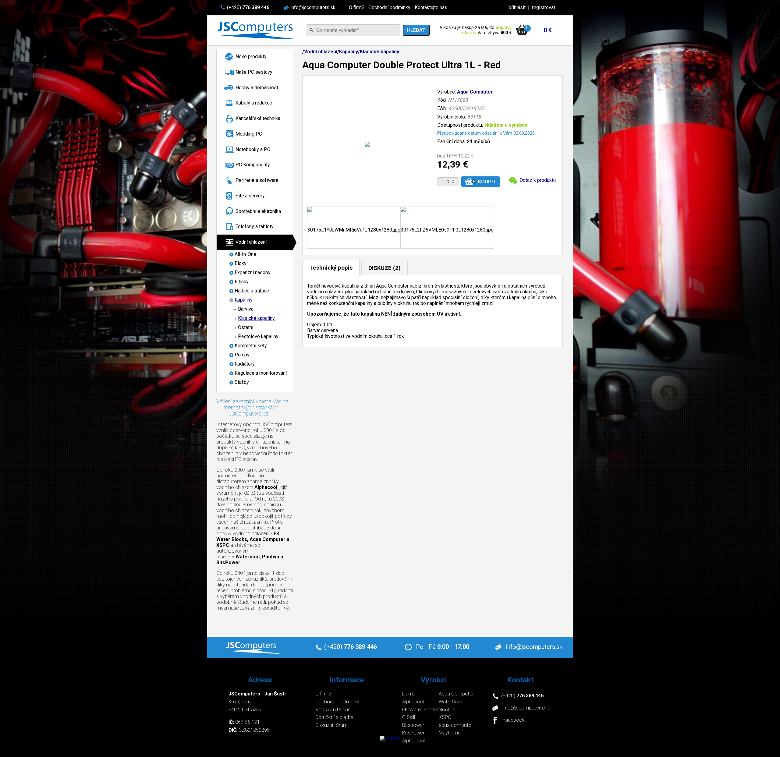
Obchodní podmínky (389, 7)
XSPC (445, 717)
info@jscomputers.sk (312, 7)
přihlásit (517, 7)
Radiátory (245, 364)
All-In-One (245, 254)
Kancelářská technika (258, 118)
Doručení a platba (334, 717)
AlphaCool (413, 741)
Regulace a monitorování (261, 373)
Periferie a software (257, 180)
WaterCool (450, 702)
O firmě (356, 7)
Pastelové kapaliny (258, 336)
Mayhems (449, 733)
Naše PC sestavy (254, 72)
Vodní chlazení (251, 242)
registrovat (543, 7)
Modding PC (249, 134)
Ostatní (245, 327)
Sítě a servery (250, 196)
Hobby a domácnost (257, 87)
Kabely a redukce (254, 103)
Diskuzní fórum (331, 725)
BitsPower (413, 733)
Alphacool (413, 702)
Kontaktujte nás (431, 7)
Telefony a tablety (255, 226)
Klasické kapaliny (256, 318)
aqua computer (456, 725)
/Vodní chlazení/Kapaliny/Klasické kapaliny (350, 52)
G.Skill (408, 717)
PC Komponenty (253, 165)
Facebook (513, 720)
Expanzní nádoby (253, 272)
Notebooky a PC (253, 149)
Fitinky (242, 282)
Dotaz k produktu (537, 180)
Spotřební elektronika (258, 211)
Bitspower (413, 725)
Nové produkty (251, 56)
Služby (242, 382)
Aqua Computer (475, 92)
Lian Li (409, 694)
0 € (548, 30)
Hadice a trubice (252, 291)
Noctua (447, 710)
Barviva (246, 309)
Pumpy (242, 355)
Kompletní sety (251, 345)
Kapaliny (244, 300)
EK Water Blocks (420, 710)
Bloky (240, 263)
